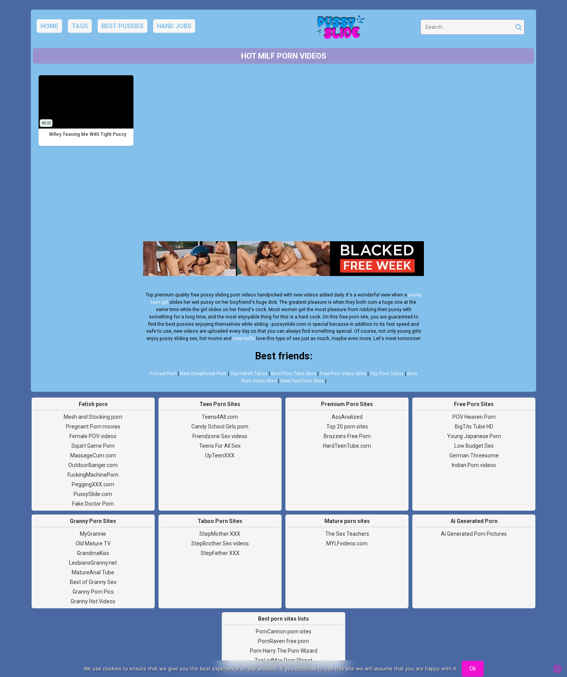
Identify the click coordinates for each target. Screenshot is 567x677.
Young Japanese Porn (474, 436)
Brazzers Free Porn (347, 436)
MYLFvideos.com (347, 543)
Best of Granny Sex (93, 582)
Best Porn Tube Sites (293, 373)
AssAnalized (347, 417)
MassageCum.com (93, 455)
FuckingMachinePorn (93, 475)
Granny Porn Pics (93, 592)
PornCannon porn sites (283, 631)
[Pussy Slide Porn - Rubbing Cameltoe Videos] (338, 29)
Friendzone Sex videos (219, 436)
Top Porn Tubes (387, 373)
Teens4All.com (220, 417)
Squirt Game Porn (93, 446)
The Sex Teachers (347, 534)
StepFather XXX (220, 553)
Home (49, 26)
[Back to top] (544, 642)
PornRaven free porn (283, 641)
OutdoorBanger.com (93, 465)
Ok (472, 668)
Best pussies (122, 26)
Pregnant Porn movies (93, 426)
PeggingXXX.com (93, 484)
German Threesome (474, 455)
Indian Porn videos (474, 465)
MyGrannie (93, 534)
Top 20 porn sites (347, 426)
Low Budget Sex (474, 446)
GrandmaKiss (93, 553)
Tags (80, 26)
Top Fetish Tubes (249, 373)
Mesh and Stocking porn (93, 417)
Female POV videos (92, 436)
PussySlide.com (93, 494)
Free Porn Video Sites (343, 373)
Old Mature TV (93, 543)
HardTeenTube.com (347, 446)
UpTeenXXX (220, 455)
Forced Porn (163, 373)
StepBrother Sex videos (220, 543)
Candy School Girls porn (219, 426)
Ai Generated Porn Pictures (474, 534)
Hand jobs (174, 26)
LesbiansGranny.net (93, 563)
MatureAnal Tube (93, 572)
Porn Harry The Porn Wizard (283, 651)
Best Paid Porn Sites (302, 381)
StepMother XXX (219, 534)
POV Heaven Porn (474, 417)
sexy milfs (244, 338)
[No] (557, 669)
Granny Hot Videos (93, 601)
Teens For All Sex (220, 446)
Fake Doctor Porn (93, 504)
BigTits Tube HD (474, 426)
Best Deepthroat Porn (203, 373)
